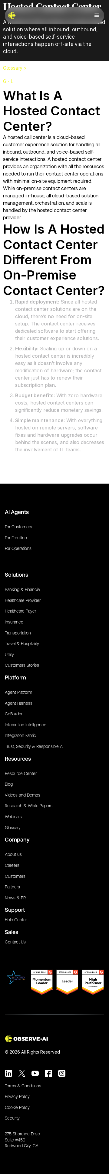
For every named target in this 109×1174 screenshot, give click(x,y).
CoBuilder (13, 713)
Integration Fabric (20, 735)
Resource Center (21, 773)
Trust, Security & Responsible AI (34, 746)
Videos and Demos (22, 795)
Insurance (14, 622)
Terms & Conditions (23, 1085)
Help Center (16, 919)
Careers (12, 865)
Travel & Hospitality (22, 643)
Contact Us (15, 942)
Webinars (13, 816)
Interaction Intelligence (25, 724)
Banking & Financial (22, 589)
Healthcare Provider (23, 600)
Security (12, 1118)
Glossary (13, 827)
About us (13, 854)
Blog (9, 784)
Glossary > (14, 68)
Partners (12, 886)
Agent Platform (18, 692)
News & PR (15, 897)
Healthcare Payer (20, 611)
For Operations (18, 548)
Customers (15, 876)
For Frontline (16, 537)
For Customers (18, 526)
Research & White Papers (28, 805)
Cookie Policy (17, 1107)
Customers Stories (22, 665)
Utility (9, 654)
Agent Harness (18, 703)
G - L (8, 81)
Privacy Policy (17, 1096)
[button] (97, 15)
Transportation (18, 632)
